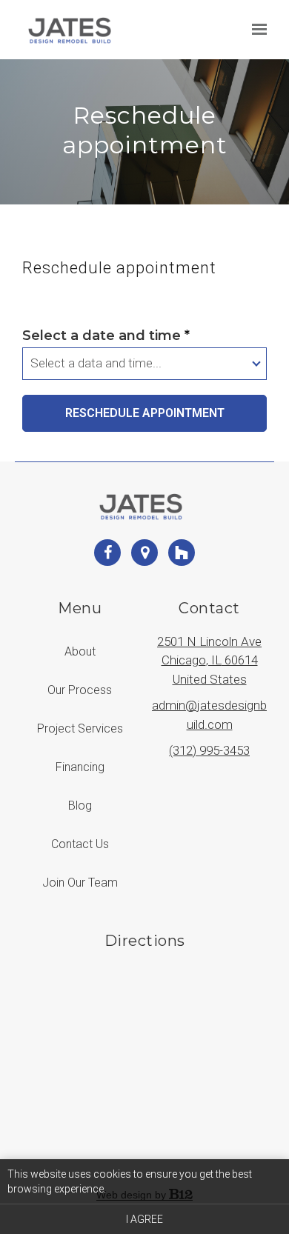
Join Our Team (80, 883)
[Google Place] (144, 552)
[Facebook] (107, 552)
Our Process (79, 690)
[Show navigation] (256, 30)
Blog (80, 805)
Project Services (80, 728)
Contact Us (80, 844)
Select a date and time (106, 335)
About (80, 651)
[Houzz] (181, 552)
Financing (80, 767)
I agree (144, 1219)
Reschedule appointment (145, 413)
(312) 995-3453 (209, 750)
